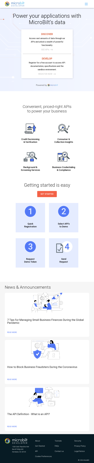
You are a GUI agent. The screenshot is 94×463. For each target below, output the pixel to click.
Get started (47, 194)
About (37, 441)
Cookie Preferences (42, 456)
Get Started (40, 446)
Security (77, 441)
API (36, 451)
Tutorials (58, 441)
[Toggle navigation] (86, 4)
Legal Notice (79, 451)
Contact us (59, 451)
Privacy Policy (80, 446)
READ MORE (12, 332)
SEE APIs (45, 49)
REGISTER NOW (45, 74)
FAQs (57, 446)
